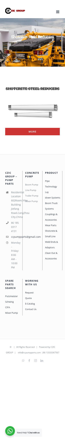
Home (11, 42)
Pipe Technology (51, 183)
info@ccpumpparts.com (29, 352)
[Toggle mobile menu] (58, 12)
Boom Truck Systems (51, 206)
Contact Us (30, 309)
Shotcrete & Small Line (30, 42)
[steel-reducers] (32, 96)
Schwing (9, 301)
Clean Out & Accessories (51, 255)
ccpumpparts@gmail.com (15, 236)
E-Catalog (30, 303)
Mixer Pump (11, 312)
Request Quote (29, 295)
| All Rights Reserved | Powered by (31, 346)
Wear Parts (50, 225)
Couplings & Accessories (51, 217)
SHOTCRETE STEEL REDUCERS (32, 88)
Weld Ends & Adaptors (51, 244)
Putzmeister (11, 296)
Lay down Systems (52, 194)
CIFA (7, 307)
